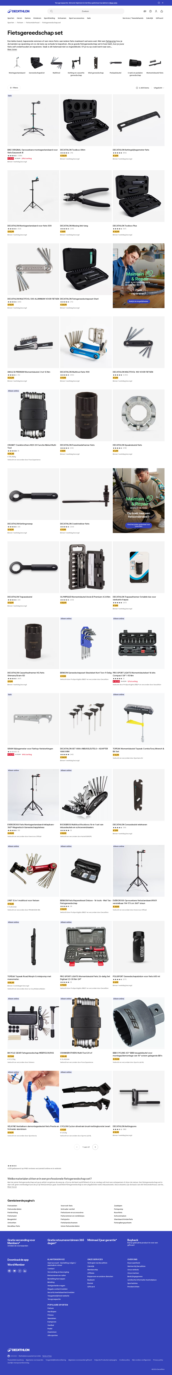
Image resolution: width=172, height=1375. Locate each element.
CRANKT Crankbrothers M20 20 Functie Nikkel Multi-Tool (32, 446)
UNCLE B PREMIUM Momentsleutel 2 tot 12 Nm (28, 372)
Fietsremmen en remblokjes (72, 1216)
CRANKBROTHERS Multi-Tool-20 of (76, 1053)
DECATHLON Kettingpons (124, 1126)
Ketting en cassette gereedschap (76, 74)
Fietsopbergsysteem (123, 1223)
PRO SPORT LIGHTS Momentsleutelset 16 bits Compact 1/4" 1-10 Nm (134, 674)
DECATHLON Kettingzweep (20, 524)
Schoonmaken (120, 1216)
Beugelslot (11, 1219)
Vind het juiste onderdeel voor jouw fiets (138, 525)
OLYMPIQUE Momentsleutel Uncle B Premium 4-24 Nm (85, 597)
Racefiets (118, 1212)
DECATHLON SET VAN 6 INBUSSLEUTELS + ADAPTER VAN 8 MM (84, 750)
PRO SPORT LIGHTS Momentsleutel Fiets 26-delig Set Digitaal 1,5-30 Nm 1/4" (85, 977)
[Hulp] (150, 11)
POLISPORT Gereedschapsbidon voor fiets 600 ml (136, 976)
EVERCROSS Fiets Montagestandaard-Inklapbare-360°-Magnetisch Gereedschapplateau (30, 826)
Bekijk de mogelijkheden (138, 301)
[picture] (33, 120)
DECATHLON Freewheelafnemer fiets (77, 445)
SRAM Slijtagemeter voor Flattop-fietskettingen (30, 748)
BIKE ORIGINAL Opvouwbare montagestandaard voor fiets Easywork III (32, 151)
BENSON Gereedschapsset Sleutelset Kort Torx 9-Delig (86, 673)
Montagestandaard (17, 73)
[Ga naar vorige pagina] (77, 1147)
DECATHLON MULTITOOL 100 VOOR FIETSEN (133, 372)
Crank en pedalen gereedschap (135, 74)
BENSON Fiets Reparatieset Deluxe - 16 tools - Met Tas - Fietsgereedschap (86, 901)
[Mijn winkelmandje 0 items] (162, 11)
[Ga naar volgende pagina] (95, 1147)
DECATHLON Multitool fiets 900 (75, 372)
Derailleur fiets (13, 1226)
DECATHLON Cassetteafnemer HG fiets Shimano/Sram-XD (26, 674)
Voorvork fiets (67, 1206)
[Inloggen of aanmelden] (156, 11)
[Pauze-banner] (159, 3)
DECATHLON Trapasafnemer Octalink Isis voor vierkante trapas (134, 598)
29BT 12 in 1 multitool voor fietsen (23, 900)
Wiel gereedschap (96, 73)
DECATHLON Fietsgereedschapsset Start (79, 299)
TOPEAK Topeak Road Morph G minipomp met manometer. (29, 977)
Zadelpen (118, 1206)
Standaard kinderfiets (123, 1219)
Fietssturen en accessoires (72, 1212)
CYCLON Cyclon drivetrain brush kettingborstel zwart (85, 1126)
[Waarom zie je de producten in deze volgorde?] (137, 88)
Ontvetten (11, 1223)
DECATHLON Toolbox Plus (125, 226)
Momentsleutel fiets (154, 73)
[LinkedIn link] (25, 1271)
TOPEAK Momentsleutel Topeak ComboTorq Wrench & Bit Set (139, 750)
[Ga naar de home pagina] (18, 11)
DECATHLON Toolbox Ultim (72, 150)
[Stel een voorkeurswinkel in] (145, 11)
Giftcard (159, 18)
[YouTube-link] (14, 1271)
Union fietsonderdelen (70, 1226)
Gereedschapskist (37, 73)
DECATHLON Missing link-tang (74, 226)
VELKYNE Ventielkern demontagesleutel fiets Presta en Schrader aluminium (33, 1127)
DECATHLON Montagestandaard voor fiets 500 (29, 226)
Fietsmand (11, 1216)
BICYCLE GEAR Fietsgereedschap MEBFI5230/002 (30, 1053)
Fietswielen (12, 1206)
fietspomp (111, 41)
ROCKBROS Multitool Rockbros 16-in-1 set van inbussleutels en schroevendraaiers (82, 826)
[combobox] (159, 88)
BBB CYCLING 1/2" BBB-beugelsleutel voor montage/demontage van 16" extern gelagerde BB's (137, 1054)
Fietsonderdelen (14, 1209)
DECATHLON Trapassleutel (19, 597)
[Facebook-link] (9, 1271)
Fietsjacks (65, 1219)
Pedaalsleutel (115, 73)
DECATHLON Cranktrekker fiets (74, 524)
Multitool (56, 73)
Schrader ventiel (68, 1209)
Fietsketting (12, 1212)
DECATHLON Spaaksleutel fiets (127, 445)
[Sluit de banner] (163, 3)
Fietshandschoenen (69, 1223)
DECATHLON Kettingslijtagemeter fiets (131, 150)
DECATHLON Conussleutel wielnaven (130, 824)
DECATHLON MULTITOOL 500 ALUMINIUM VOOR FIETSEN (33, 299)
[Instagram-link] (20, 1271)
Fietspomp (118, 1209)
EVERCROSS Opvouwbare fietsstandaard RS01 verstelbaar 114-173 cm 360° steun (135, 901)
